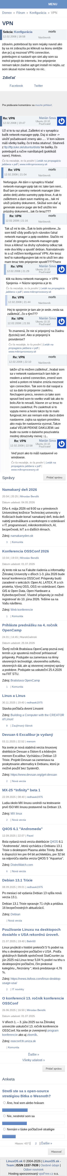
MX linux (16, 813)
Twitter (38, 85)
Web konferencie (22, 609)
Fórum (20, 12)
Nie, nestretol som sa (20, 1116)
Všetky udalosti (32, 1060)
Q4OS (54, 841)
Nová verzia (19, 781)
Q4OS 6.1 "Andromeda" (22, 829)
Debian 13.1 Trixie (17, 880)
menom (31, 741)
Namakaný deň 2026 (19, 490)
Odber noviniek (33, 1169)
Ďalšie (32, 1054)
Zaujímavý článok (22, 725)
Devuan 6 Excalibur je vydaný (27, 735)
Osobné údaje (50, 1165)
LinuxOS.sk (15, 4)
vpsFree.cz (46, 1173)
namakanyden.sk (22, 535)
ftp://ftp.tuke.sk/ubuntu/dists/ (22, 147)
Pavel (30, 835)
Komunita (17, 542)
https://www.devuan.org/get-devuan (34, 774)
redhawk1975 (35, 702)
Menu (52, 4)
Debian (15, 914)
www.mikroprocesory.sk (33, 164)
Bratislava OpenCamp (25, 680)
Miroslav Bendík (29, 496)
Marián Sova (47, 118)
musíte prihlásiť (43, 105)
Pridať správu (54, 477)
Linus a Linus (13, 696)
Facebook (16, 85)
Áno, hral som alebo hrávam (25, 1103)
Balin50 (31, 941)
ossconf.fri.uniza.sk (23, 1041)
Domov (7, 12)
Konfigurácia (38, 12)
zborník (32, 1034)
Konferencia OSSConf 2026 (25, 551)
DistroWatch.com (22, 864)
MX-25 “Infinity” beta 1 (21, 790)
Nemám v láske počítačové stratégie (30, 1129)
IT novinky (18, 989)
